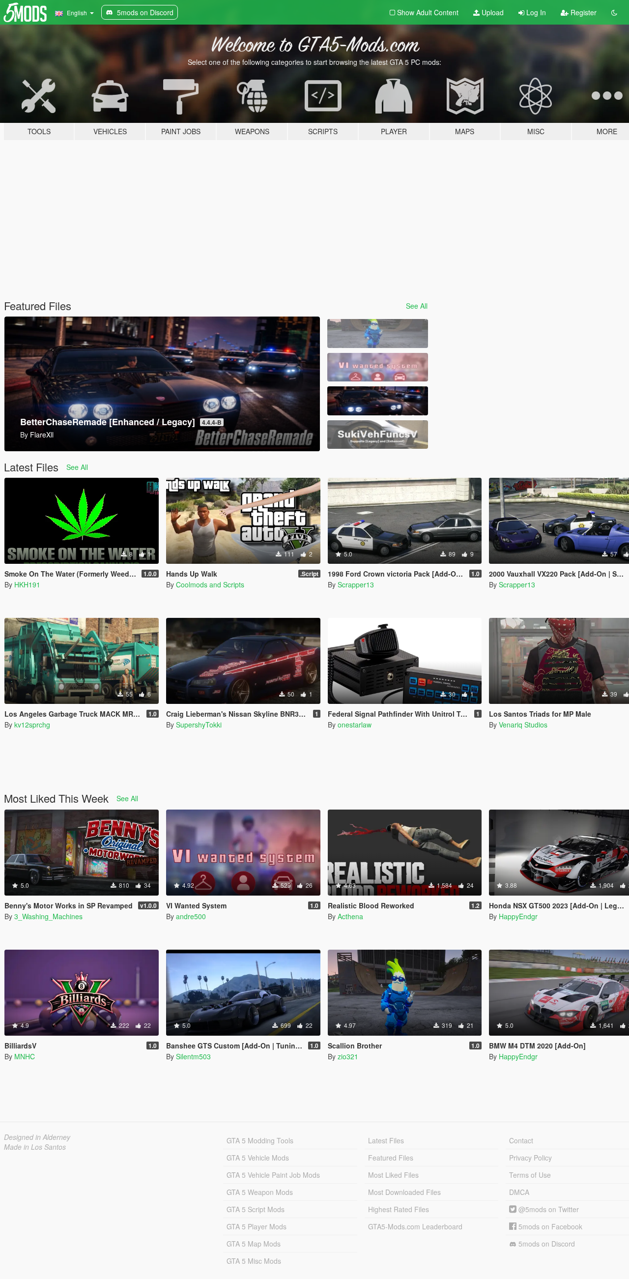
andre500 (191, 916)
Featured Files (390, 1158)
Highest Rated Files (398, 1209)
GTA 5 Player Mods (256, 1226)
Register (583, 12)
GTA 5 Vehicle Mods (258, 1158)
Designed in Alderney (37, 1137)
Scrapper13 (356, 584)
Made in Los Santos (35, 1147)
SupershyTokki (199, 724)
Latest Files (386, 1140)
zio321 (348, 1056)
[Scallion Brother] (377, 333)
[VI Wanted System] (377, 367)
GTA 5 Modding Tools (260, 1140)
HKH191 (27, 584)
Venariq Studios (523, 724)
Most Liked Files (393, 1175)
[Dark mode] (614, 12)
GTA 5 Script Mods (256, 1209)
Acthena (350, 916)
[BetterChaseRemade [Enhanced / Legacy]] (377, 400)
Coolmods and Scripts (210, 584)
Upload (492, 12)
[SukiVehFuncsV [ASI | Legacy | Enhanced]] (377, 434)
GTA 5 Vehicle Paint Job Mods (273, 1175)
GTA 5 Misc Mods (254, 1261)
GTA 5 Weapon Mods (260, 1192)
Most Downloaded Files (404, 1192)
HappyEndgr (518, 916)
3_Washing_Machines (48, 916)
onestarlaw (355, 724)
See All (417, 306)
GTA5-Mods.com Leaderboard (415, 1226)
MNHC (24, 1056)
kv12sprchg (32, 724)
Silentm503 (193, 1056)
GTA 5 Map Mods (254, 1244)
